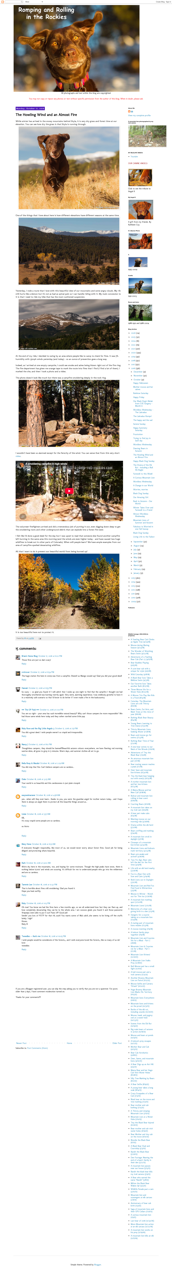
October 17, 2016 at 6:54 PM (42, 672)
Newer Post (21, 1043)
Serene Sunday (139, 424)
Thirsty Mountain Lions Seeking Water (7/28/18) (141, 730)
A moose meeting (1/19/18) (142, 929)
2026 (133, 333)
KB (132, 111)
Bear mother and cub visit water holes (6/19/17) (142, 1129)
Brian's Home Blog (30, 656)
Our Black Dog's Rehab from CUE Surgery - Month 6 (143, 403)
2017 (133, 364)
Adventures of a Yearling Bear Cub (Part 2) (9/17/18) (142, 658)
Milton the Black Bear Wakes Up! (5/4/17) (140, 1184)
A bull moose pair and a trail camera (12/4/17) (141, 973)
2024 (133, 341)
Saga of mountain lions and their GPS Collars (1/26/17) (142, 1210)
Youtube (134, 156)
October (137, 379)
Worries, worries (140, 489)
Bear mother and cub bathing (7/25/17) (140, 1106)
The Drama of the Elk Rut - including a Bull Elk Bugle (143, 467)
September (138, 541)
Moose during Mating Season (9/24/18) (140, 646)
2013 (133, 586)
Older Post (117, 1043)
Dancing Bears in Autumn (140, 449)
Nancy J (25, 744)
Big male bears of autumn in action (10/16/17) (142, 1030)
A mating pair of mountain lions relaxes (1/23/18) (142, 924)
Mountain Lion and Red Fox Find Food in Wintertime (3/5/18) (142, 888)
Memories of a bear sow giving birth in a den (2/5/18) (142, 910)
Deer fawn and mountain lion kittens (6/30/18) (141, 771)
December (138, 372)
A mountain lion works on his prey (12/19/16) (142, 1231)
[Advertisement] (69, 1020)
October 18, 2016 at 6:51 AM (43, 844)
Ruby (24, 903)
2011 (133, 594)
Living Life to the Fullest (143, 537)
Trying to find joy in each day (142, 439)
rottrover (26, 672)
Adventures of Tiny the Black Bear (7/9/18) (141, 753)
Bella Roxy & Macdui (30, 763)
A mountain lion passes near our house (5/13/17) (140, 1167)
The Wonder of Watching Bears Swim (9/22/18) (142, 652)
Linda (24, 814)
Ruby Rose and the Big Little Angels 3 (38, 728)
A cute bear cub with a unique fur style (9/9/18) (141, 669)
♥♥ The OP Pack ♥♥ (30, 710)
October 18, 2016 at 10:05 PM (53, 936)
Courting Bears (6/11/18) (140, 804)
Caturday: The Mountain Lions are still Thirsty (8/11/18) (141, 703)
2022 (133, 345)
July (135, 549)
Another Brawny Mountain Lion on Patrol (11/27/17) (142, 979)
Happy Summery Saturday (140, 429)
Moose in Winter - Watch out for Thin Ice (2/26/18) (142, 895)
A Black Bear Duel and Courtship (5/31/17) (140, 1147)
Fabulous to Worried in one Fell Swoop (143, 527)
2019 (133, 356)
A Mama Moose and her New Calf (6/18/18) (141, 791)
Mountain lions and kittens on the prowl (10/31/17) (142, 1004)
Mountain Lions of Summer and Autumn (143, 521)
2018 (133, 360)
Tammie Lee (27, 884)
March (137, 565)
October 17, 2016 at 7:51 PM (66, 728)
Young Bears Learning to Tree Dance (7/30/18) (141, 724)
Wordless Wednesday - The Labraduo (143, 411)
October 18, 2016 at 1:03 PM (38, 903)
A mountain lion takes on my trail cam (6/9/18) (141, 808)
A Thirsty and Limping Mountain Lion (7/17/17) (140, 1112)
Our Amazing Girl (140, 497)
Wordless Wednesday (142, 444)
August (137, 545)
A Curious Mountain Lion (144, 477)
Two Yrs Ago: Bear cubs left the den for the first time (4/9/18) (141, 862)
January (137, 573)
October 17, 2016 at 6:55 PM (40, 688)
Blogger (97, 1264)
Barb (24, 863)
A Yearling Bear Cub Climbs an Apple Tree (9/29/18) (142, 640)
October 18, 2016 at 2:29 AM (52, 763)
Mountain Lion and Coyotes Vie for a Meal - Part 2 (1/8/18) (142, 940)
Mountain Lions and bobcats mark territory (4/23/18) (143, 849)
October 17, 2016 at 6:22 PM (50, 656)
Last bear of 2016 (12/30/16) (142, 1221)
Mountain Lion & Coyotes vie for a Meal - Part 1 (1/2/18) (142, 948)
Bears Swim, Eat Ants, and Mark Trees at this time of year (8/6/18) (142, 711)
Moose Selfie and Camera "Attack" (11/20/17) (142, 985)
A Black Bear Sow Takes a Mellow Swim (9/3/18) (142, 679)
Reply (24, 664)
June (136, 553)
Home (69, 1043)
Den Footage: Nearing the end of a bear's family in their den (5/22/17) (142, 1160)
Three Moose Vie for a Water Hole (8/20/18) (140, 690)
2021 (133, 349)
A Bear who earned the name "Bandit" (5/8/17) (140, 1178)
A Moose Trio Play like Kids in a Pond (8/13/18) (142, 696)
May (136, 557)
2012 (133, 590)
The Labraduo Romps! (142, 416)
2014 (133, 582)
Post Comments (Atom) (37, 1048)
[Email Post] (40, 638)
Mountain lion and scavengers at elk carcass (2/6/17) (141, 1197)
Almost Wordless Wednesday (140, 515)
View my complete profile (139, 115)
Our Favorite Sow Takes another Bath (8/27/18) (141, 685)
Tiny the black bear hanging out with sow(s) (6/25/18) (142, 777)
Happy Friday (138, 397)
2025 (133, 337)
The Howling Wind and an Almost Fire (143, 456)
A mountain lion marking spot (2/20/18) (141, 901)
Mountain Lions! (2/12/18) (141, 905)
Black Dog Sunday (141, 493)
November (138, 375)
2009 (133, 601)
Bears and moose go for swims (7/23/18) (141, 736)
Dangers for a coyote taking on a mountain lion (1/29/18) (141, 917)
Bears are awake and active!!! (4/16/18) (139, 855)
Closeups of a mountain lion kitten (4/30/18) (141, 843)
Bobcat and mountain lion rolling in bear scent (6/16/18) (141, 798)
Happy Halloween (140, 383)
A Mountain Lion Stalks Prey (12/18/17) (140, 961)
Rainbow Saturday (140, 393)
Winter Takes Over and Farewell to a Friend (143, 508)
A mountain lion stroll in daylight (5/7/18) (141, 837)
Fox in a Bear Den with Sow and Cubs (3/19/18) (140, 875)
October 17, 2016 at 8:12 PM (40, 744)
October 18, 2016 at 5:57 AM (38, 814)
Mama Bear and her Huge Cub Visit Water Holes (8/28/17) (141, 1072)
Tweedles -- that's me (31, 936)
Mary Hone (26, 844)
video (18, 456)
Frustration (138, 434)
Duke (24, 779)
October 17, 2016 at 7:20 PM (51, 710)
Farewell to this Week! (143, 474)
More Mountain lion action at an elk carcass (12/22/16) (142, 1225)
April (136, 561)
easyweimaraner (28, 795)
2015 (133, 578)
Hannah (25, 688)
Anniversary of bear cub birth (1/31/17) (141, 1204)
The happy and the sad (142, 420)
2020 (133, 352)
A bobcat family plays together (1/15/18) (140, 933)
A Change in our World (143, 485)
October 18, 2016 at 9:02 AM (38, 863)
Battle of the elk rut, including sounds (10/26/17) (142, 1010)
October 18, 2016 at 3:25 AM (39, 779)
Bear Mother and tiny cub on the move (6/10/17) (142, 1135)
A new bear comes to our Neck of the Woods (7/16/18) (143, 748)
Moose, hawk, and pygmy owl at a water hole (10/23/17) (141, 1017)
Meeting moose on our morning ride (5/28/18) (141, 820)
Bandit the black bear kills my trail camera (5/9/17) (141, 1172)
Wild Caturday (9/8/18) (140, 674)
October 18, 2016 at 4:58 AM (48, 795)
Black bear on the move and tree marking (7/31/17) (142, 1100)
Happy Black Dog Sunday (143, 461)
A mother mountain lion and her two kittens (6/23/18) (141, 784)
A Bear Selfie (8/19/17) (140, 1084)
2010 (133, 597)
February (138, 569)
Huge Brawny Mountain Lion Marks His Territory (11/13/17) (141, 992)
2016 (133, 368)
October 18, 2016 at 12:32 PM (45, 884)
